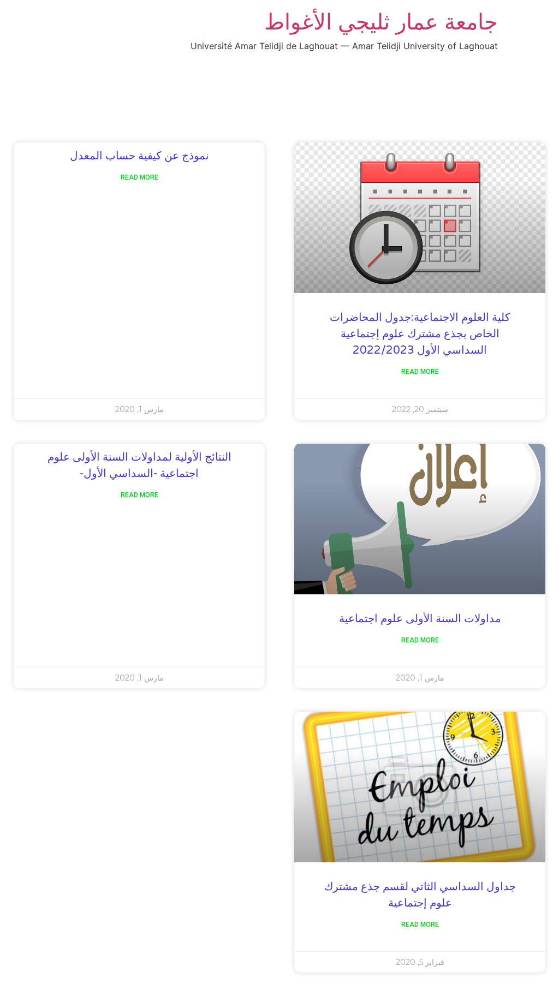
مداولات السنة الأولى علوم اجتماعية (420, 618)
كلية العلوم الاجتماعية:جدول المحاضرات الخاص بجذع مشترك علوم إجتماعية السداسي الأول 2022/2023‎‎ (420, 334)
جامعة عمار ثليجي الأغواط (381, 21)
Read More (420, 371)
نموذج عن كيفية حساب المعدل (139, 156)
